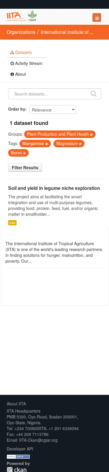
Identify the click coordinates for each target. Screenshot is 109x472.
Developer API (20, 449)
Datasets (23, 52)
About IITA (16, 403)
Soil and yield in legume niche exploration (54, 188)
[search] (93, 93)
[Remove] (91, 134)
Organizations (21, 32)
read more (42, 261)
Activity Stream (28, 63)
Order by (16, 109)
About (20, 74)
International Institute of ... (67, 32)
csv (12, 222)
